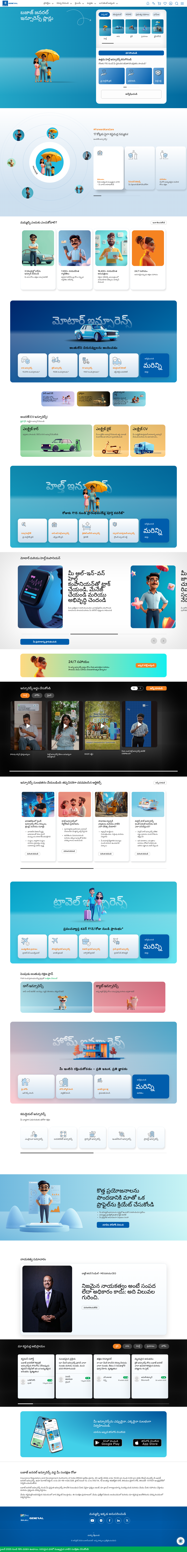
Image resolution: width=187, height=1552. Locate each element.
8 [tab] (131, 1403)
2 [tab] (119, 43)
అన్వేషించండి (131, 94)
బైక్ (117, 1346)
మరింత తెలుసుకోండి (90, 1308)
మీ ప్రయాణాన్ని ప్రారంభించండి (44, 642)
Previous (154, 641)
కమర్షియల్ (117, 14)
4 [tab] (143, 43)
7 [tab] (116, 1403)
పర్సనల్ (104, 14)
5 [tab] (155, 43)
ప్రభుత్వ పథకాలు (142, 14)
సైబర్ (49, 695)
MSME (129, 14)
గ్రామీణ (156, 14)
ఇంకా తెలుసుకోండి (159, 223)
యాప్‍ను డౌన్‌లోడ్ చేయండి (113, 1225)
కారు (127, 1346)
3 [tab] (131, 43)
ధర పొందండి (131, 53)
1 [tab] (108, 43)
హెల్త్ (25, 695)
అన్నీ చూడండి (156, 688)
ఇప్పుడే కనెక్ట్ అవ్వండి (146, 665)
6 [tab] (136, 195)
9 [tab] (146, 1403)
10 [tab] (161, 1403)
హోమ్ (37, 695)
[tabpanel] (105, 29)
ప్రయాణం (150, 1346)
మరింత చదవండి (32, 854)
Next (163, 641)
